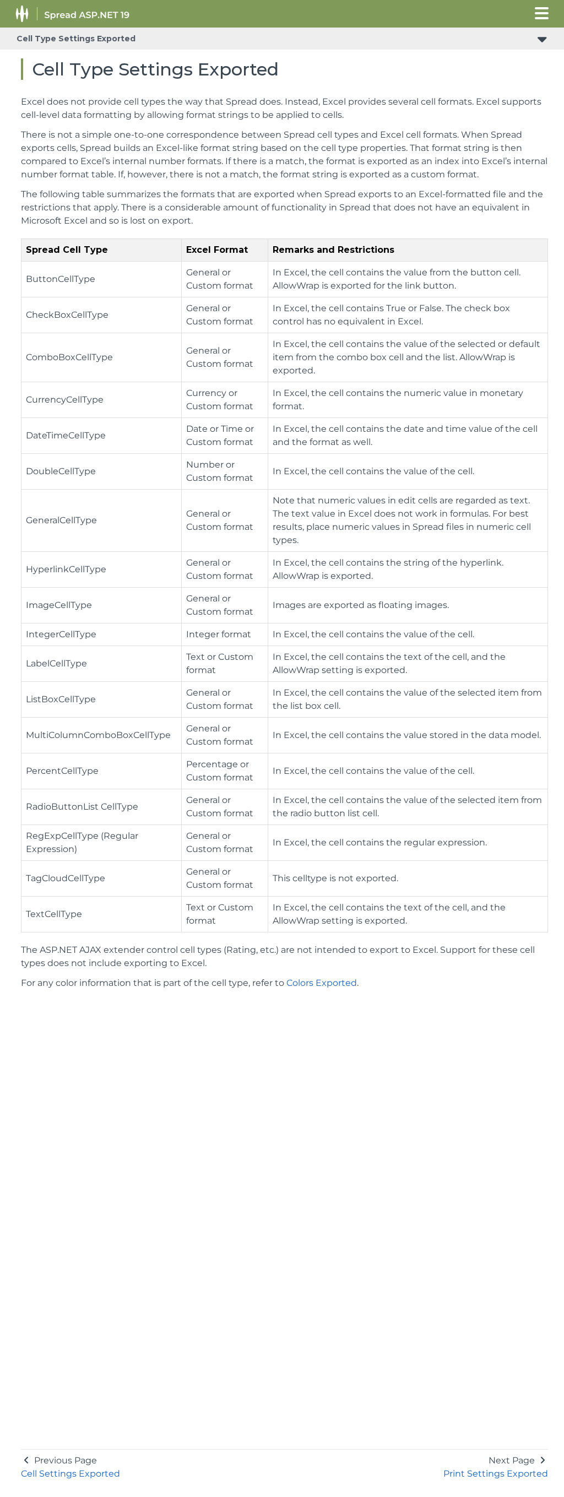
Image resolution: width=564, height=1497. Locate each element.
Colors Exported (321, 983)
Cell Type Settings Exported (76, 39)
